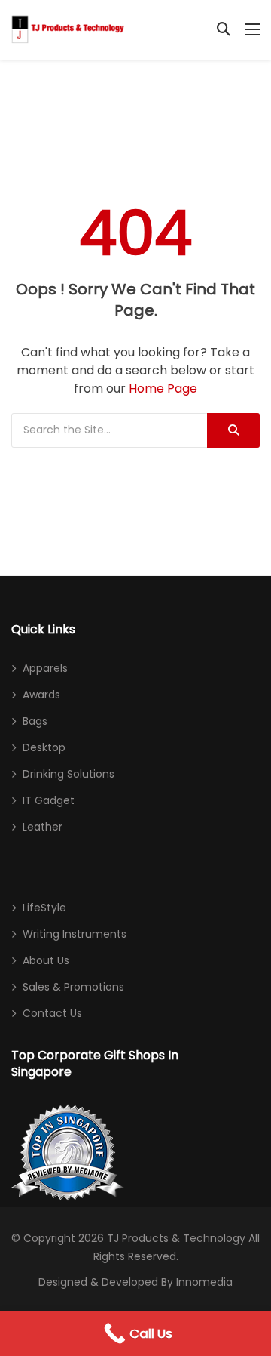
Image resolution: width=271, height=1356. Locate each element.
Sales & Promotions (73, 986)
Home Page (163, 388)
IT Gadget (49, 800)
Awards (41, 694)
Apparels (45, 668)
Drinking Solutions (68, 773)
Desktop (44, 747)
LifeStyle (44, 907)
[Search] (233, 430)
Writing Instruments (74, 933)
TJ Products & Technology (176, 1238)
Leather (42, 826)
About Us (46, 960)
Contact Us (52, 1013)
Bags (35, 721)
